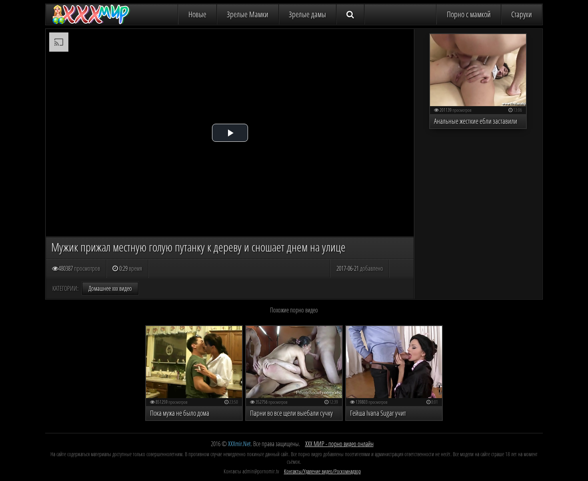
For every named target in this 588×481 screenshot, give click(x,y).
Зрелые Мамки (247, 14)
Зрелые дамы (307, 14)
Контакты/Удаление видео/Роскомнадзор (322, 471)
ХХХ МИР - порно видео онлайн (339, 443)
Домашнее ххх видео (110, 288)
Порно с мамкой (469, 14)
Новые (197, 14)
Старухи (521, 14)
